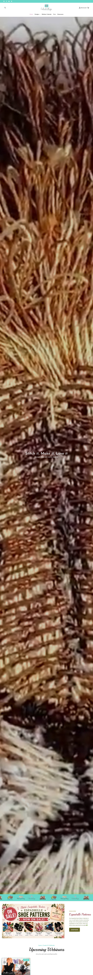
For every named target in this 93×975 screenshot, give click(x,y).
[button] (5, 7)
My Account (84, 7)
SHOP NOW (74, 929)
